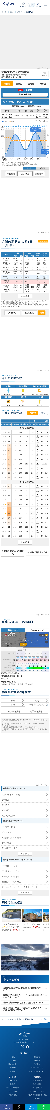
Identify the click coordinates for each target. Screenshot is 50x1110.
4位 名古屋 (6, 843)
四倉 (13, 704)
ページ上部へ (43, 1019)
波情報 (31, 84)
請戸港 (4, 684)
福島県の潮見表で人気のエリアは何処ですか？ (22, 989)
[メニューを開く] (45, 4)
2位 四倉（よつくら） (11, 871)
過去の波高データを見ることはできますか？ (23, 1002)
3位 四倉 (5, 805)
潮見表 (19, 12)
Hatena (31, 1108)
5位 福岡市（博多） (10, 848)
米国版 (37, 1098)
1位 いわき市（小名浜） (12, 794)
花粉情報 (37, 1060)
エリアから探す (13, 711)
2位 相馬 (5, 800)
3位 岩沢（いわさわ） (11, 876)
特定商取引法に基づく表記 (37, 1095)
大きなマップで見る (10, 673)
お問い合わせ (37, 1080)
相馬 (13, 700)
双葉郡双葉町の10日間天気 (13, 552)
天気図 (19, 84)
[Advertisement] (25, 42)
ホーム (4, 12)
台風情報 (13, 1071)
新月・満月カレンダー (37, 1071)
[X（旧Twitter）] (22, 1046)
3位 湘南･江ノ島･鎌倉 (11, 837)
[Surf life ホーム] (9, 4)
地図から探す (36, 711)
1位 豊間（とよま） (10, 866)
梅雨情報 (37, 1057)
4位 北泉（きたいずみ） (12, 882)
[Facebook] (27, 1046)
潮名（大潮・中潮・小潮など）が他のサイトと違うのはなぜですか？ (23, 1009)
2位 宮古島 (6, 832)
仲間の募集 (13, 1095)
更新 (41, 312)
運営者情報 (37, 1084)
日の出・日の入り (36, 1068)
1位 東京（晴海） (9, 827)
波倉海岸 (29, 684)
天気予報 (13, 1068)
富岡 (37, 700)
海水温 (43, 84)
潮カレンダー (13, 1064)
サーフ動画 (13, 1091)
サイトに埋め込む (43, 241)
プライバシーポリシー (37, 1091)
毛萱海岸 (12, 684)
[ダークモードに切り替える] (31, 5)
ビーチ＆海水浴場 (12, 1088)
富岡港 (20, 684)
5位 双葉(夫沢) (8, 816)
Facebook (6, 1108)
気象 (11, 12)
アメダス (37, 1064)
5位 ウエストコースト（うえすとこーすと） (21, 887)
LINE (44, 1108)
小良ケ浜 (5, 678)
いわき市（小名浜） (37, 704)
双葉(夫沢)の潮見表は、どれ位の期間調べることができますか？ (24, 996)
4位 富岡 (5, 810)
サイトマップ (37, 1088)
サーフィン (13, 1080)
